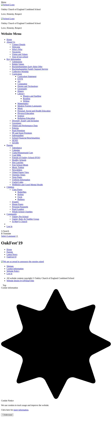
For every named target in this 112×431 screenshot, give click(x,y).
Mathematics (22, 103)
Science (20, 116)
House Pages (17, 204)
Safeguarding (17, 135)
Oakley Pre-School (20, 216)
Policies (15, 128)
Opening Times (18, 175)
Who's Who (17, 49)
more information (21, 410)
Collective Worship (20, 71)
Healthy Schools (19, 160)
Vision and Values (20, 54)
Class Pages (17, 189)
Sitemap (10, 266)
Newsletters (17, 170)
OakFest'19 (11, 257)
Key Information (14, 59)
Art (18, 81)
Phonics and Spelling (32, 96)
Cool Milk (16, 155)
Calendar (16, 150)
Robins (20, 194)
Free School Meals (20, 165)
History (20, 91)
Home (9, 39)
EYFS (20, 79)
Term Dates (17, 177)
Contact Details (18, 44)
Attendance (17, 148)
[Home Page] (7, 5)
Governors (16, 123)
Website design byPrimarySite (20, 281)
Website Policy (13, 271)
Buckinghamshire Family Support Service (30, 69)
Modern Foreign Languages (29, 106)
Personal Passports (20, 207)
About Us (11, 42)
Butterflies (21, 192)
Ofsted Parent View (20, 172)
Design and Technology (27, 86)
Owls (19, 197)
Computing (22, 84)
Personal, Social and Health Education (34, 111)
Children (10, 187)
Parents (10, 145)
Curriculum (17, 74)
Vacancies (16, 52)
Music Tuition (18, 167)
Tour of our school (20, 57)
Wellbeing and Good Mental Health (27, 184)
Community (12, 214)
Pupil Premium (18, 130)
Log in (9, 226)
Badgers (21, 199)
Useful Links (17, 182)
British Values (18, 64)
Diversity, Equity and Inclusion (25, 121)
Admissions (17, 62)
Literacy (21, 93)
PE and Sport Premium (22, 133)
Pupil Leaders (18, 209)
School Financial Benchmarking (26, 138)
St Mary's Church (19, 221)
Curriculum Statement (26, 76)
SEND (15, 140)
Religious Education (26, 118)
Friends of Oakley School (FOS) (26, 157)
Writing (26, 101)
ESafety (15, 202)
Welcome (16, 47)
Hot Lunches (17, 162)
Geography (22, 89)
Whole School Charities (22, 212)
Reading (26, 98)
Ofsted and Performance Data (25, 125)
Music (20, 108)
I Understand (7, 415)
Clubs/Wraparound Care (22, 152)
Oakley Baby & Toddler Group (25, 219)
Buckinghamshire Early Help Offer (27, 66)
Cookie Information (15, 268)
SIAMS (15, 143)
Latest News (12, 254)
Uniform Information (21, 180)
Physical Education (25, 113)
